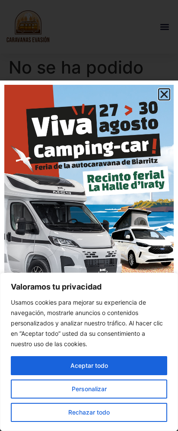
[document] (89, 215)
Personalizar (89, 388)
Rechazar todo (89, 412)
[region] (89, 352)
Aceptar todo (89, 365)
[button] (164, 94)
